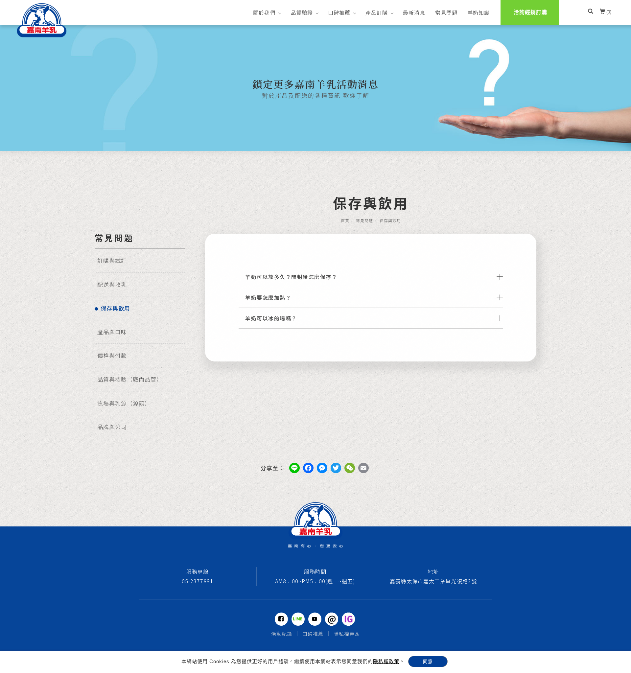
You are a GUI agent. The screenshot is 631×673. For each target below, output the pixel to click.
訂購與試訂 (112, 260)
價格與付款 (112, 355)
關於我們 (264, 12)
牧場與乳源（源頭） (124, 403)
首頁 (345, 220)
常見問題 (446, 12)
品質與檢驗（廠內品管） (129, 379)
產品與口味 (112, 332)
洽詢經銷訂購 (530, 12)
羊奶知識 (478, 12)
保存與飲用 (115, 308)
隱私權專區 (347, 633)
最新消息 (414, 12)
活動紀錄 (281, 633)
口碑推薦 (339, 12)
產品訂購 (376, 12)
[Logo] (41, 19)
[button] (590, 12)
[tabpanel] (315, 88)
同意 (428, 661)
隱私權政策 (386, 661)
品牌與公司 (112, 427)
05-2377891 (197, 581)
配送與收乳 (112, 284)
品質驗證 (302, 12)
